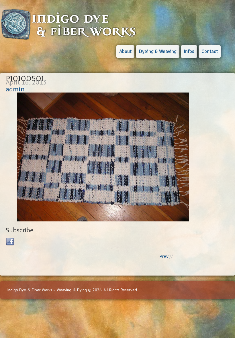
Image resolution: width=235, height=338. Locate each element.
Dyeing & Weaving (158, 51)
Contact (209, 51)
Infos (189, 51)
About (125, 51)
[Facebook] (10, 242)
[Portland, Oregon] (69, 37)
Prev (163, 256)
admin (15, 88)
